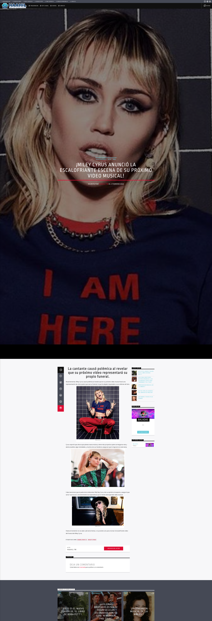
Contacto (73, 1)
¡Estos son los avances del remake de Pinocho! (145, 391)
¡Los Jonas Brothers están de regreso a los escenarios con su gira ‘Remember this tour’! (145, 380)
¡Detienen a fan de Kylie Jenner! (145, 397)
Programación (6, 1)
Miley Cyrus (92, 540)
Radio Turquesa (28, 1)
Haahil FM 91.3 (82, 540)
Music (109, 159)
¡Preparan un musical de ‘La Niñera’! (145, 386)
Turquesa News (17, 1)
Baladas (135, 444)
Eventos (54, 6)
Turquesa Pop (39, 1)
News (114, 159)
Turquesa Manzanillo (62, 1)
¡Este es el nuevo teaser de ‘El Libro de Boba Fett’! (146, 373)
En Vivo (208, 6)
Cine (59, 593)
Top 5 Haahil (45, 6)
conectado (82, 567)
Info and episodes (143, 432)
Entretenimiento (101, 159)
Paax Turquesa (50, 1)
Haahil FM (103, 184)
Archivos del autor (113, 548)
